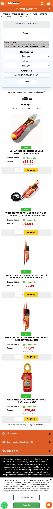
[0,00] (49, 3)
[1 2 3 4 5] (19, 419)
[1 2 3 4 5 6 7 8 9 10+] (19, 232)
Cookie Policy (43, 491)
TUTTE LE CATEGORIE (11, 45)
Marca (26, 61)
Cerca (26, 33)
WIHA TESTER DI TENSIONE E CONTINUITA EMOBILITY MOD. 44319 (26, 338)
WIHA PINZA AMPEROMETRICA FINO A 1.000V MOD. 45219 (26, 401)
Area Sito (26, 70)
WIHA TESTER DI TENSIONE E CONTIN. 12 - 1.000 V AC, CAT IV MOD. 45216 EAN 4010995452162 (26, 215)
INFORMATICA (27, 9)
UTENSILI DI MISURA (33, 45)
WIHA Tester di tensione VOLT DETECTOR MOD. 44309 (26, 152)
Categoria (26, 51)
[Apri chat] (49, 505)
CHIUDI (51, 480)
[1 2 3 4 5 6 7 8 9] (19, 170)
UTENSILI (22, 45)
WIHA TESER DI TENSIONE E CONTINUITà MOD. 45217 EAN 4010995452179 (26, 276)
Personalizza (26, 497)
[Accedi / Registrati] (42, 3)
